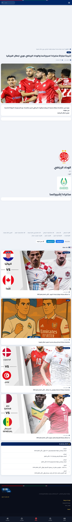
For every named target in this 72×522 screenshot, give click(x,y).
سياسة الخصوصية (66, 503)
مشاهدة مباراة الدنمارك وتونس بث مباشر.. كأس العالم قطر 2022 (51, 390)
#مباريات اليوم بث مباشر (37, 236)
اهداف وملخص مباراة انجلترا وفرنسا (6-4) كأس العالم (53, 462)
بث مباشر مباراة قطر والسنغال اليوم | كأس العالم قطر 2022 (53, 438)
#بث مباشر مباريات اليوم (20, 233)
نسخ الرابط (39, 241)
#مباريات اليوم (48, 236)
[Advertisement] (36, 27)
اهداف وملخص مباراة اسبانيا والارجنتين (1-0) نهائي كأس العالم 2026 (50, 450)
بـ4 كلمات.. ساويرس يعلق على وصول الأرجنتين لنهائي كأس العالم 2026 (49, 467)
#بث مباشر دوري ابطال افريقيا (34, 233)
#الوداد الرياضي (66, 233)
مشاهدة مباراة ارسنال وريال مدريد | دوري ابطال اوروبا (54, 342)
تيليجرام (50, 241)
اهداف (64, 449)
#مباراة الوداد (67, 236)
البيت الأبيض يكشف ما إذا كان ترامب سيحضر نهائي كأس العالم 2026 (50, 473)
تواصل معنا (67, 505)
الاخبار (67, 49)
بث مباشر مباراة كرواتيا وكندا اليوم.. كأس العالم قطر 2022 (53, 294)
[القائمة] (69, 3)
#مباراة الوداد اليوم (57, 236)
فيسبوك (59, 241)
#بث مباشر (58, 233)
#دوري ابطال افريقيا (7, 233)
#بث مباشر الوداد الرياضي (48, 233)
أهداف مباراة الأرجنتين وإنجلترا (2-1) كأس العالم (55, 456)
